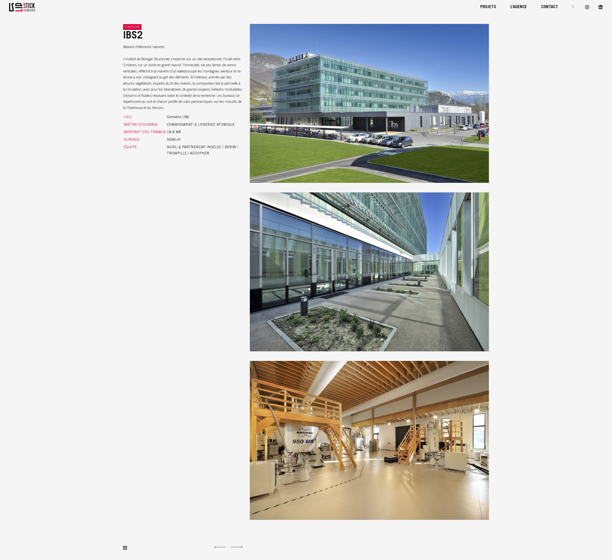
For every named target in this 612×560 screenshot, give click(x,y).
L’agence (518, 7)
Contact (549, 7)
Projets (488, 7)
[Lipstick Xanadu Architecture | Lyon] (33, 7)
